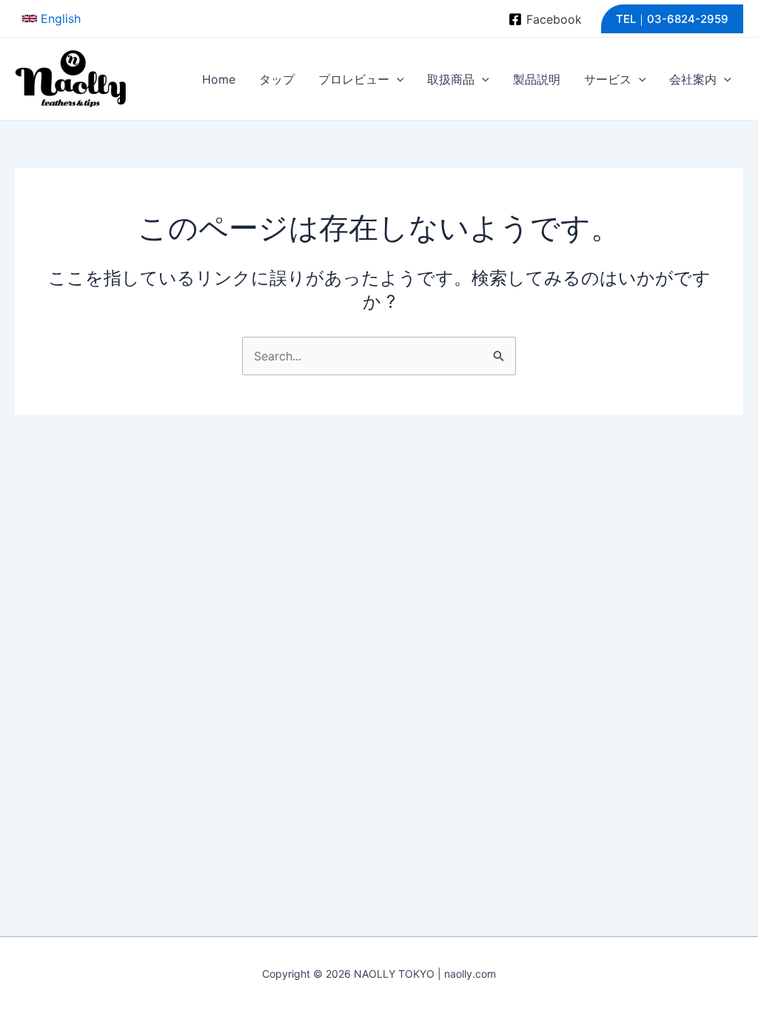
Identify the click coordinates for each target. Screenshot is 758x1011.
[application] (396, 79)
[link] (51, 18)
